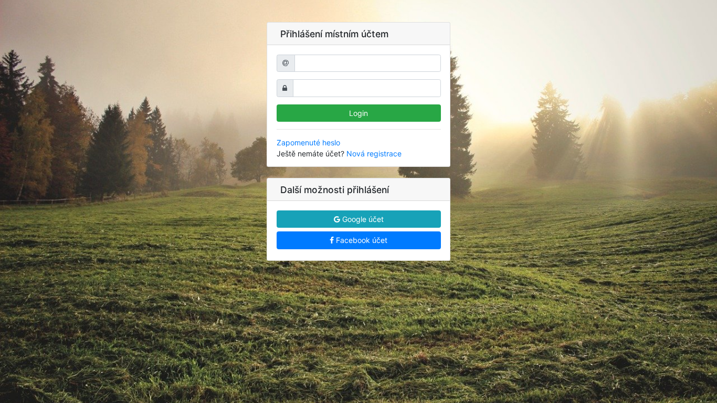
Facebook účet (360, 240)
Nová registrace (374, 153)
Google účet (362, 219)
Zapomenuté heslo (308, 142)
